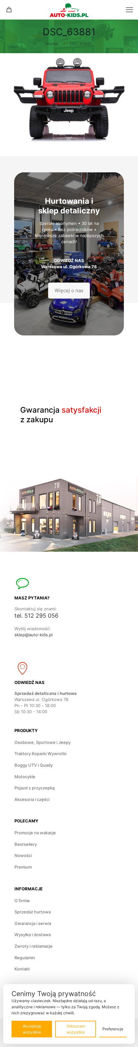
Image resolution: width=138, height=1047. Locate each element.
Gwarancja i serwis (32, 923)
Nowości (23, 855)
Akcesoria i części (31, 799)
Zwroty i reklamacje (33, 946)
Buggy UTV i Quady (33, 765)
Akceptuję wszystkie (32, 1029)
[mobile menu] (129, 9)
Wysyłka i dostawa (32, 934)
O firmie (22, 900)
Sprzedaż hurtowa (32, 911)
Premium (23, 867)
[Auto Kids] (69, 10)
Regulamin (24, 957)
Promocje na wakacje (35, 832)
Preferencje (112, 1028)
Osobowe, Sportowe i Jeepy (42, 742)
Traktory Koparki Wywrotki (40, 753)
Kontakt (22, 968)
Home (52, 43)
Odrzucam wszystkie (75, 1029)
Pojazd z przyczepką (34, 787)
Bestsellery (25, 844)
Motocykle (24, 776)
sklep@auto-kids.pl (33, 634)
